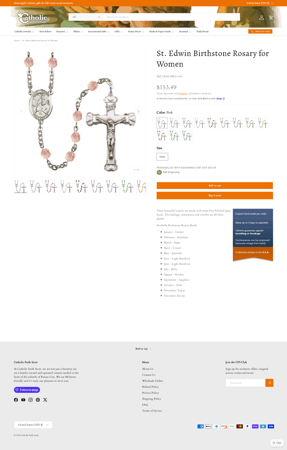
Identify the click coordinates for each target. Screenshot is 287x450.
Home (16, 41)
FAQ (145, 405)
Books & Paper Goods (160, 31)
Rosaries (60, 31)
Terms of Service (152, 411)
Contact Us (148, 375)
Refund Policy (150, 387)
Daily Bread (202, 31)
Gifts (117, 31)
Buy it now (215, 195)
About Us (147, 369)
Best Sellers (45, 31)
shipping (183, 93)
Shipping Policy (151, 399)
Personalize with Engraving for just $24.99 (186, 167)
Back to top (142, 348)
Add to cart (215, 185)
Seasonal (183, 31)
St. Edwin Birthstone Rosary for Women (40, 41)
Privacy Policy (150, 393)
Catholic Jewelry (22, 31)
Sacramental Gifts (97, 31)
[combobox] (154, 17)
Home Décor (134, 31)
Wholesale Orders (152, 381)
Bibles (76, 31)
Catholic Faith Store (29, 435)
